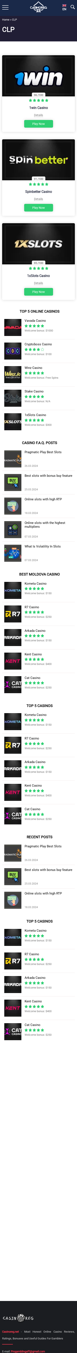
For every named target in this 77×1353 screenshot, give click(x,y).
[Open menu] (5, 7)
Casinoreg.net (10, 1331)
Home (5, 19)
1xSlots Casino (38, 276)
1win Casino (38, 108)
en (64, 9)
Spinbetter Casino (38, 192)
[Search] (73, 7)
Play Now (38, 124)
